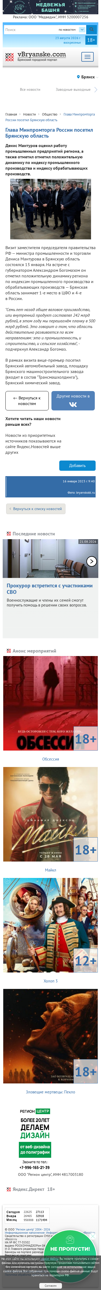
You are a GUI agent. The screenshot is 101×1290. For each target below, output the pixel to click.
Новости (29, 114)
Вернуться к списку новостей (37, 508)
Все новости (30, 89)
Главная (11, 114)
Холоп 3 (70, 968)
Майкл (71, 857)
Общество (49, 114)
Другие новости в (73, 396)
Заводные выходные (73, 89)
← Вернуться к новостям (27, 400)
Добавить (77, 465)
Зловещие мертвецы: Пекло (61, 1078)
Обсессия (69, 746)
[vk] (73, 404)
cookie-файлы (49, 1259)
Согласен (51, 1286)
